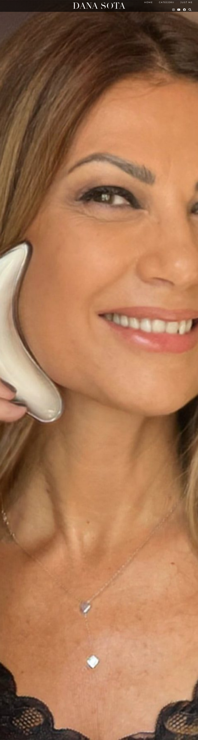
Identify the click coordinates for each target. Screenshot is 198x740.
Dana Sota (99, 6)
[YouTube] (179, 9)
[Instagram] (173, 9)
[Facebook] (184, 9)
